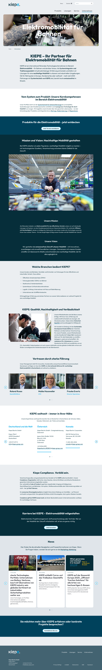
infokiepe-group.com (16, 444)
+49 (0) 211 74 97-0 (27, 663)
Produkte (58, 11)
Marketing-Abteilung (68, 549)
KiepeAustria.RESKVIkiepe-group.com (50, 448)
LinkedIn (67, 664)
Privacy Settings (57, 664)
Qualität (57, 323)
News (61, 3)
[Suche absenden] (91, 3)
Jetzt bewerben (51, 527)
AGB (83, 664)
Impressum (90, 664)
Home (10, 49)
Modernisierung (62, 111)
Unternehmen (87, 11)
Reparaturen (74, 111)
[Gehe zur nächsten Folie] (96, 387)
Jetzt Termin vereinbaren (51, 128)
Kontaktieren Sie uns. (51, 631)
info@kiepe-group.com (28, 664)
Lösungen (67, 11)
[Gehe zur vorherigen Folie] (5, 387)
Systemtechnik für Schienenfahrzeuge (50, 105)
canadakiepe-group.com (74, 444)
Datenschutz (75, 664)
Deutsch (68, 3)
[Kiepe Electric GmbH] (14, 4)
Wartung (53, 111)
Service (76, 11)
